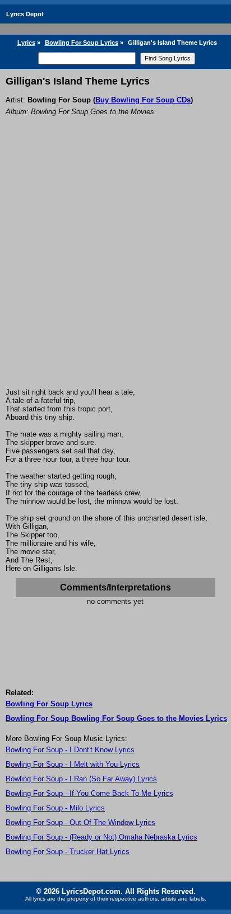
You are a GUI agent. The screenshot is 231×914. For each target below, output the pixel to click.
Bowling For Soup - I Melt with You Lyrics (73, 764)
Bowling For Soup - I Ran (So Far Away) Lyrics (81, 779)
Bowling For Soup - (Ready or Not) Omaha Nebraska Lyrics (101, 837)
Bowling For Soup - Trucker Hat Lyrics (68, 851)
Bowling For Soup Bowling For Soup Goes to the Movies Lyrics (116, 718)
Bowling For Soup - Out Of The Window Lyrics (80, 822)
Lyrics (26, 42)
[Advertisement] (115, 267)
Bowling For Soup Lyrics (81, 42)
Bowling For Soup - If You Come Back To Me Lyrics (89, 793)
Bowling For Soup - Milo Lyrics (55, 808)
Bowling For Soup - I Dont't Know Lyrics (70, 750)
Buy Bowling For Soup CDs (143, 100)
